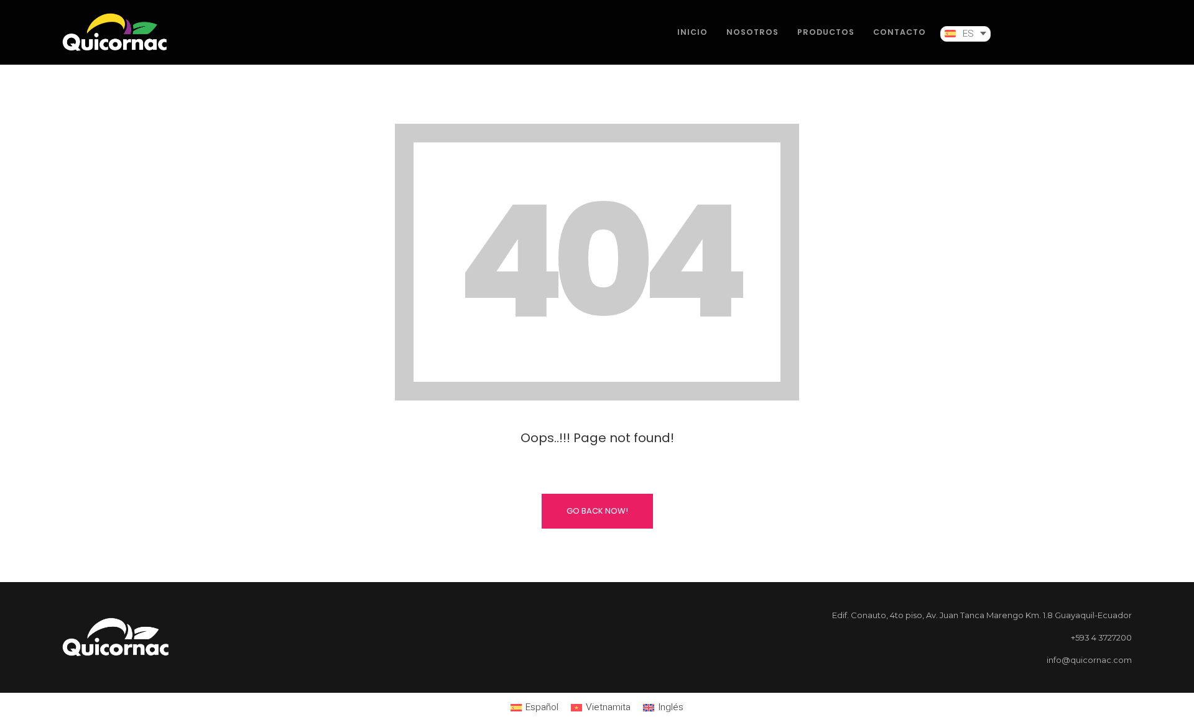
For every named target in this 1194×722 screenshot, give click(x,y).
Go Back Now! (597, 511)
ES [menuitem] (968, 34)
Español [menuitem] (541, 707)
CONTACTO (899, 32)
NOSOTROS (752, 32)
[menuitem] (965, 34)
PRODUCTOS (825, 32)
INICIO (692, 32)
